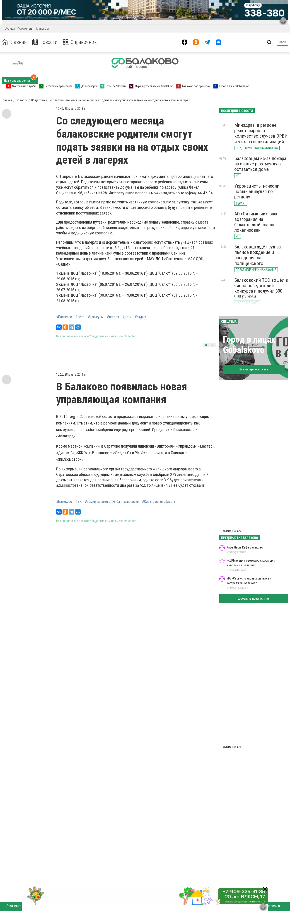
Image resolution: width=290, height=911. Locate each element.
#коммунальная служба (102, 502)
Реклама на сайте (232, 530)
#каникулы (96, 317)
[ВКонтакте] (59, 327)
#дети (126, 317)
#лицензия (131, 502)
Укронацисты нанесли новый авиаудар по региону (256, 191)
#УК (78, 502)
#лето (80, 317)
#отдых (140, 317)
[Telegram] (71, 327)
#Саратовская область (159, 502)
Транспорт (42, 28)
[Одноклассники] (65, 327)
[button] (253, 2)
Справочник (83, 42)
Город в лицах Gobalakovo (249, 344)
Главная (18, 42)
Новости (49, 42)
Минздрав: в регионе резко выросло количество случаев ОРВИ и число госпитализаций (261, 133)
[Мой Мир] (78, 327)
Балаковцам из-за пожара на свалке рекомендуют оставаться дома (260, 164)
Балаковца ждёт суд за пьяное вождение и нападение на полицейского (257, 255)
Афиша (10, 28)
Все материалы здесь (253, 369)
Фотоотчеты (25, 28)
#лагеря (113, 317)
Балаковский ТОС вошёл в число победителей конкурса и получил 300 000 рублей (261, 288)
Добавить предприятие (254, 598)
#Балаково (64, 317)
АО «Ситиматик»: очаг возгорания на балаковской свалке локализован (256, 222)
